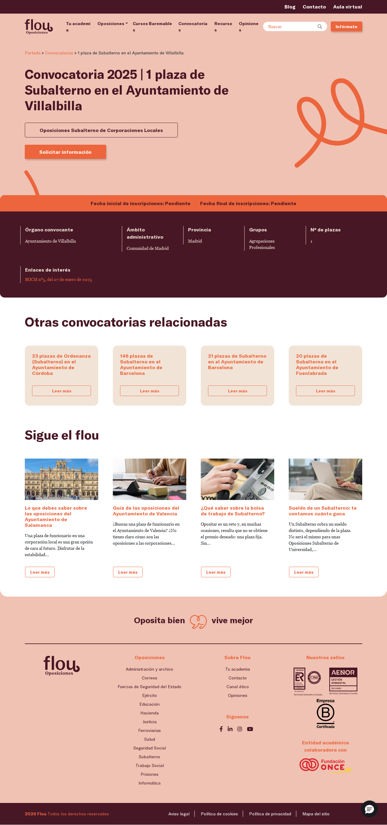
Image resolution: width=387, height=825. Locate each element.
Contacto (314, 6)
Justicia (150, 721)
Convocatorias (192, 26)
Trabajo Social (149, 765)
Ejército (149, 695)
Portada (33, 52)
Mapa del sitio (316, 813)
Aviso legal (179, 813)
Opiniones (249, 26)
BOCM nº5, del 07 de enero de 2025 (58, 279)
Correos (149, 677)
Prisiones (149, 774)
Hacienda (149, 712)
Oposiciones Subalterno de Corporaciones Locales (101, 130)
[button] (369, 809)
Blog (290, 6)
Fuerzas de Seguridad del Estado (149, 686)
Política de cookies (219, 813)
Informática (149, 782)
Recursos (223, 26)
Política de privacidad (270, 813)
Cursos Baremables (152, 26)
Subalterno (149, 756)
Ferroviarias (149, 730)
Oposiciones (110, 23)
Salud (149, 739)
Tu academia (78, 26)
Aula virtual (347, 6)
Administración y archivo (149, 669)
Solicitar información (65, 152)
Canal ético (237, 686)
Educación (149, 704)
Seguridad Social (149, 747)
